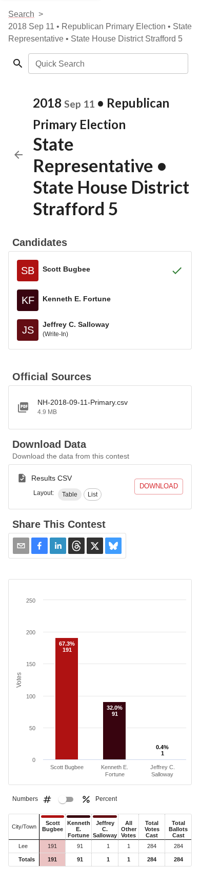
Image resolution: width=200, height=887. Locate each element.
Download (158, 486)
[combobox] (107, 63)
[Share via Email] (21, 546)
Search (21, 14)
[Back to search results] (18, 155)
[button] (70, 494)
